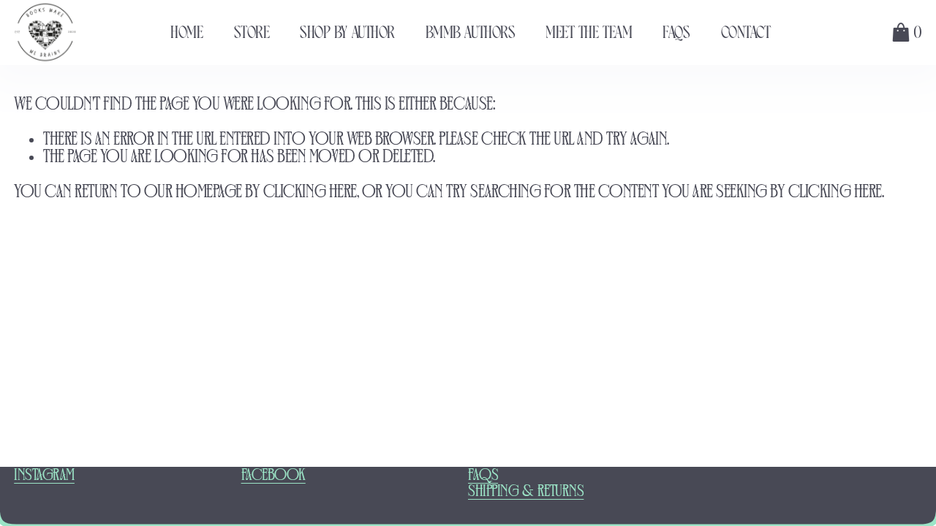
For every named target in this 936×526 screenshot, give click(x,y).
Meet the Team (589, 32)
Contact (746, 32)
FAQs (676, 32)
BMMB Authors (470, 32)
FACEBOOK (273, 476)
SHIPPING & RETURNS (526, 492)
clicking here (310, 192)
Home (186, 32)
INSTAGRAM (44, 476)
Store (252, 32)
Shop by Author (347, 32)
